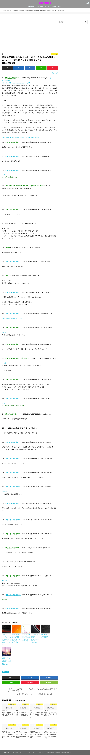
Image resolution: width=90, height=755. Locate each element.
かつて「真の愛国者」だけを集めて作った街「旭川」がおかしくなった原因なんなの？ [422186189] (16, 638)
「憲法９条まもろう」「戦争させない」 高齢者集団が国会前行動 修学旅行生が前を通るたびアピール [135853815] (6, 639)
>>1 (3, 332)
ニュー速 (6, 671)
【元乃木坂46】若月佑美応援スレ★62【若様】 (45, 636)
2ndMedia (45, 2)
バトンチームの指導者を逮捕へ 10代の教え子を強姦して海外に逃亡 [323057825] (26, 638)
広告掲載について (39, 6)
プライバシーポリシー (57, 6)
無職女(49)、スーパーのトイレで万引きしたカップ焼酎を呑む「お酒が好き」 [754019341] (6, 660)
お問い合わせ (31, 6)
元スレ (54, 73)
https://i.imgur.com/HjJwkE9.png (12, 318)
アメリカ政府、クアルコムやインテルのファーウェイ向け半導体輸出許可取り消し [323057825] (35, 638)
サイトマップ (48, 6)
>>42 (3, 175)
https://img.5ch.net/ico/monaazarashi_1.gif (15, 83)
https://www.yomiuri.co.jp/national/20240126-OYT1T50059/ (20, 137)
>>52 (3, 403)
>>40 (3, 580)
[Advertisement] (30, 34)
